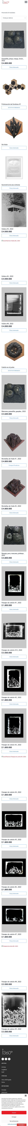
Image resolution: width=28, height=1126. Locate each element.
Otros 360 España (6, 1079)
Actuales (4, 1090)
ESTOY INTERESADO (14, 107)
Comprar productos (14, 465)
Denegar (14, 1117)
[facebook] (3, 1059)
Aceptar (14, 1112)
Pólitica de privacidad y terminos (14, 1124)
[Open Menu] (26, 2)
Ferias (3, 1082)
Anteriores (4, 1092)
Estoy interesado (14, 67)
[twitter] (6, 1059)
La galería (4, 1069)
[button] (25, 1095)
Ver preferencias (14, 1121)
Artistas (4, 1067)
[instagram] (9, 1059)
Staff (3, 1072)
